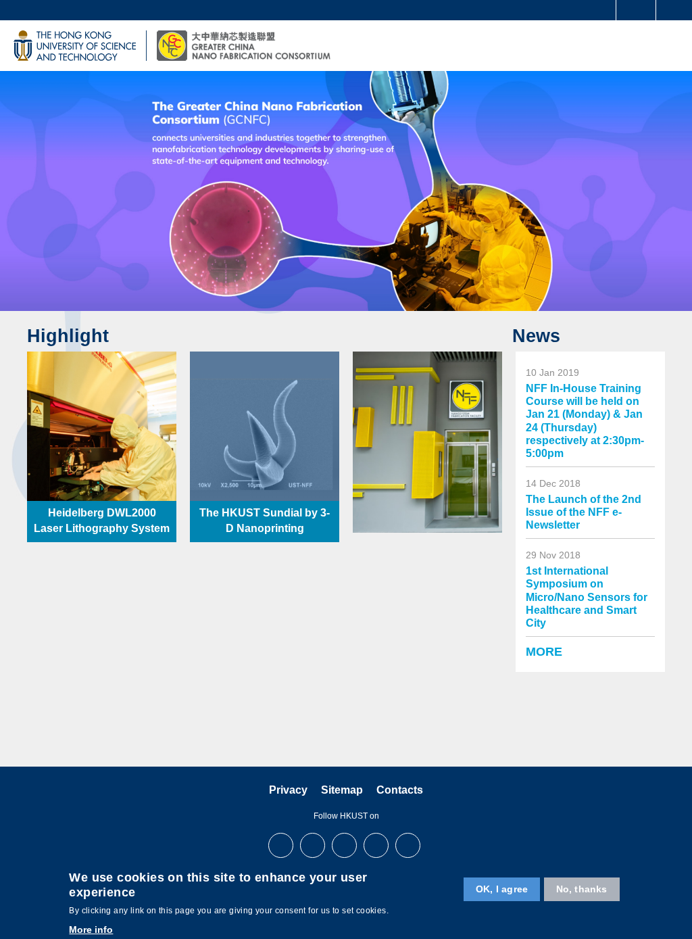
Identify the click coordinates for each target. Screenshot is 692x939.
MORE (544, 651)
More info (91, 929)
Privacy (288, 790)
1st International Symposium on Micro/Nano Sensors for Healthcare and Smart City (586, 597)
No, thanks (582, 889)
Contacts (399, 790)
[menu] (672, 45)
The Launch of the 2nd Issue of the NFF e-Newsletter (583, 512)
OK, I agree (502, 889)
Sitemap (342, 790)
